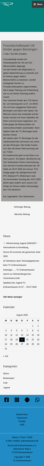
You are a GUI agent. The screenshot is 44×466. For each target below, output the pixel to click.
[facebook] (6, 399)
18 (11, 339)
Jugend (6, 387)
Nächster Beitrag (22, 214)
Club (6, 54)
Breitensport (8, 378)
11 (11, 335)
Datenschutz (22, 414)
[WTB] (27, 399)
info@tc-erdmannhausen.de (25, 441)
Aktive (6, 373)
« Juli (5, 356)
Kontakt (22, 421)
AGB (22, 425)
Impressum (22, 418)
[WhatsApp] (37, 399)
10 (6, 335)
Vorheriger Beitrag (22, 207)
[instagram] (16, 399)
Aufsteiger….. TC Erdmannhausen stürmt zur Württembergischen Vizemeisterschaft (18, 274)
